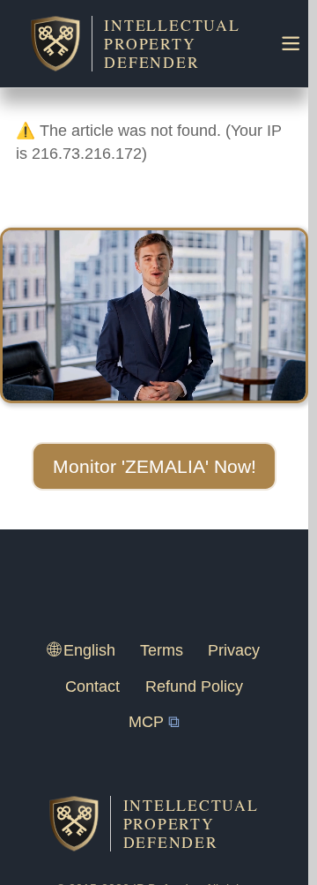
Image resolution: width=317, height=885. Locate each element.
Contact (92, 686)
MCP (146, 722)
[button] (154, 467)
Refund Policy (194, 686)
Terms (161, 650)
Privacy (234, 650)
